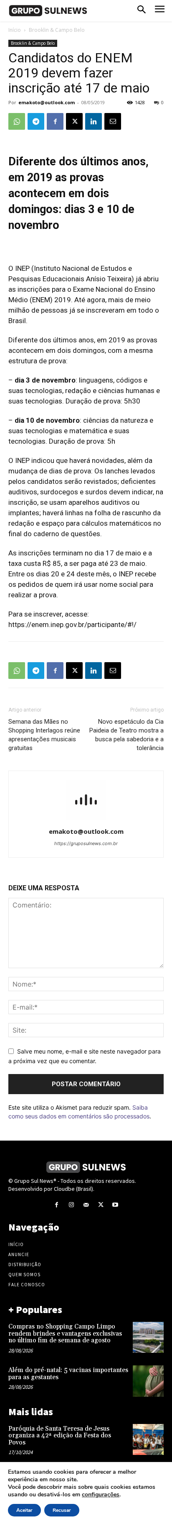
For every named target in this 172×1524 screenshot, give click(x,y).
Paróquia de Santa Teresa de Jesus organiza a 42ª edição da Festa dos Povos (59, 1436)
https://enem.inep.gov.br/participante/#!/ (73, 624)
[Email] (112, 121)
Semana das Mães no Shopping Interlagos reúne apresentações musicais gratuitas (44, 735)
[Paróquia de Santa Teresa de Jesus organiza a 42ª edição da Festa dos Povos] (148, 1439)
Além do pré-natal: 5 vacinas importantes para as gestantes (68, 1373)
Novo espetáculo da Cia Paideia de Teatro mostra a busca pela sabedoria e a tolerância (126, 735)
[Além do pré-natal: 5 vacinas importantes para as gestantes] (148, 1380)
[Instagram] (71, 1205)
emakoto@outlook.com (46, 102)
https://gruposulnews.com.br (86, 843)
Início (14, 29)
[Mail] (86, 1205)
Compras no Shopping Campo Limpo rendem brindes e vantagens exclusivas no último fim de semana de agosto (65, 1333)
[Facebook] (55, 121)
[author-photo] (86, 819)
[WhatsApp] (16, 121)
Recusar (62, 1510)
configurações (100, 1494)
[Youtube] (115, 1205)
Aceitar (24, 1510)
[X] (74, 121)
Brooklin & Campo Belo (57, 29)
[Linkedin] (93, 121)
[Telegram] (36, 121)
